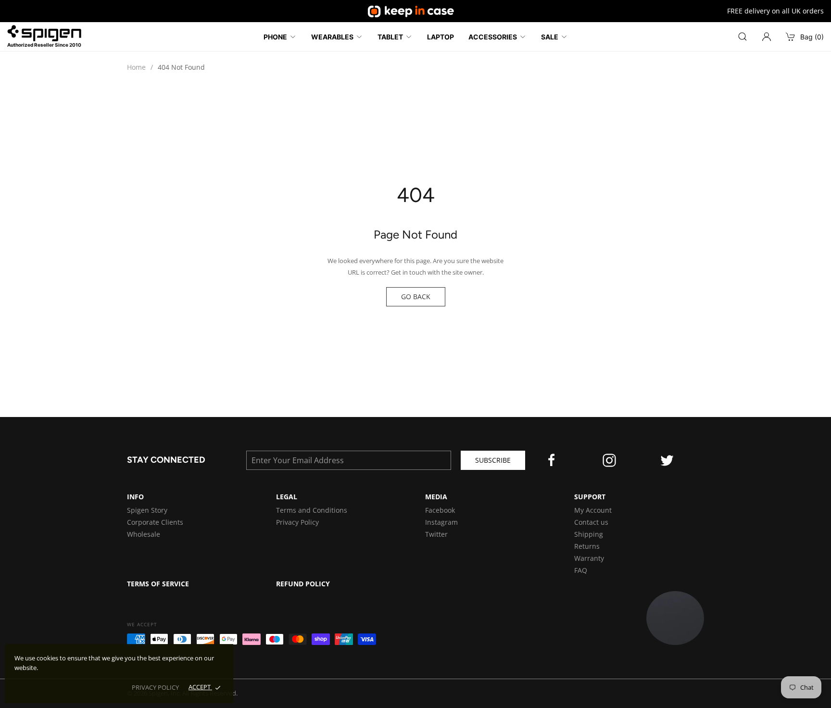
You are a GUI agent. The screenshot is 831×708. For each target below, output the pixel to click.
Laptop (440, 37)
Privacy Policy (297, 522)
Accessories (492, 37)
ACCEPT (200, 687)
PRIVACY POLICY (155, 687)
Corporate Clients (155, 522)
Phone (275, 37)
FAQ (580, 570)
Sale (549, 37)
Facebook (440, 510)
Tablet (390, 37)
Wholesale (143, 534)
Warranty (589, 558)
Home (136, 67)
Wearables (332, 37)
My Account (593, 510)
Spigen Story (147, 510)
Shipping (588, 534)
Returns (587, 546)
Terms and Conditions (311, 510)
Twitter (436, 534)
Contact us (591, 522)
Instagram (441, 522)
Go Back (415, 296)
